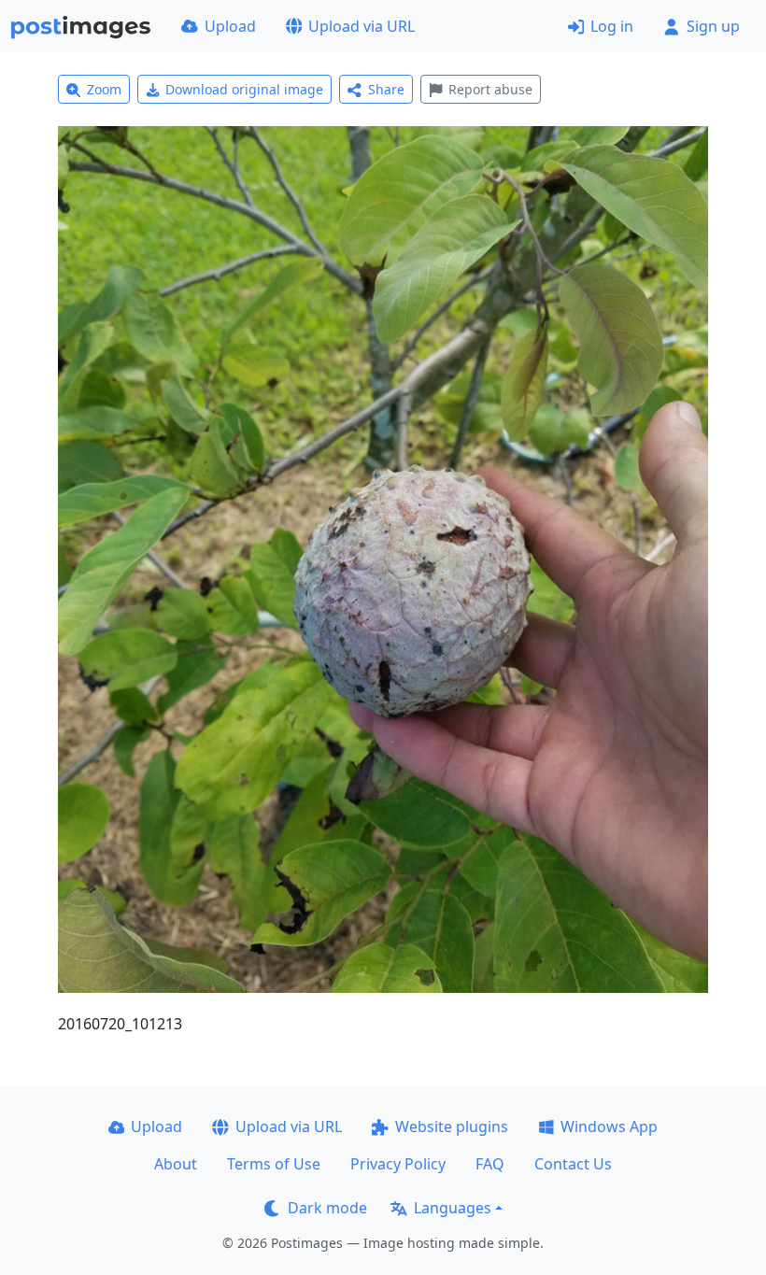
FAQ (489, 1164)
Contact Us (573, 1164)
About (175, 1164)
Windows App (609, 1126)
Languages (452, 1207)
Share (386, 89)
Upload (230, 26)
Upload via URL (361, 26)
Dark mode (327, 1207)
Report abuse (490, 89)
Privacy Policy (398, 1164)
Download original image (244, 89)
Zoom (104, 89)
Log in (611, 26)
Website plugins (451, 1126)
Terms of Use (273, 1164)
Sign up (713, 26)
